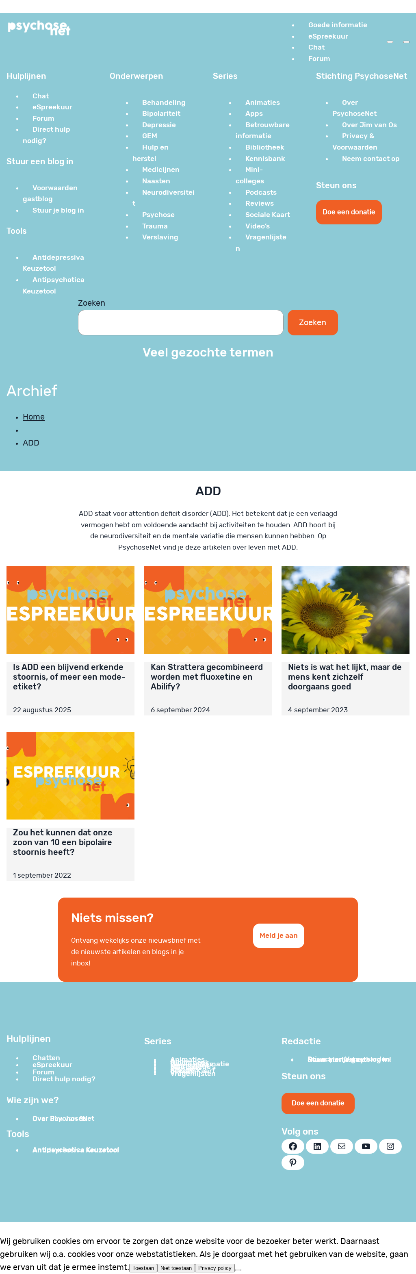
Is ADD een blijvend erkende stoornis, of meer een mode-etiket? (69, 676)
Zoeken (91, 303)
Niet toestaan (176, 1268)
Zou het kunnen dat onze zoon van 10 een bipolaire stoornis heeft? (63, 842)
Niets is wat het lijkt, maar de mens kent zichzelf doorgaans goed (345, 676)
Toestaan (143, 1268)
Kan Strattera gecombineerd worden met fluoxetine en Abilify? (207, 676)
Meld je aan (279, 935)
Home (34, 417)
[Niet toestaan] (238, 1270)
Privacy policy (215, 1268)
